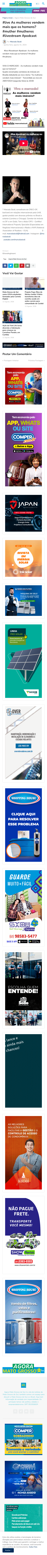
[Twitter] (10, 266)
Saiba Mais (32, 1547)
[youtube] (26, 1411)
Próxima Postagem (35, 360)
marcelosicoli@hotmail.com (18, 233)
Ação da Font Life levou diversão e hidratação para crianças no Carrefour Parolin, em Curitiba (12, 330)
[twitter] (21, 1411)
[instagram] (32, 1411)
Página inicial (8, 18)
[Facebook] (5, 266)
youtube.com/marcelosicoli (15, 239)
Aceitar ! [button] (8, 1550)
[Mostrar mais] (33, 266)
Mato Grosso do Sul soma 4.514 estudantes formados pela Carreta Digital (12, 295)
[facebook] (15, 1411)
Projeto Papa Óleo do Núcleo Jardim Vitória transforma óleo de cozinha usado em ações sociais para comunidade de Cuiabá (34, 298)
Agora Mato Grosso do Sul (25, 18)
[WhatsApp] (16, 266)
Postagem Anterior (11, 360)
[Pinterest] (21, 266)
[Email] (27, 266)
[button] (3, 4)
